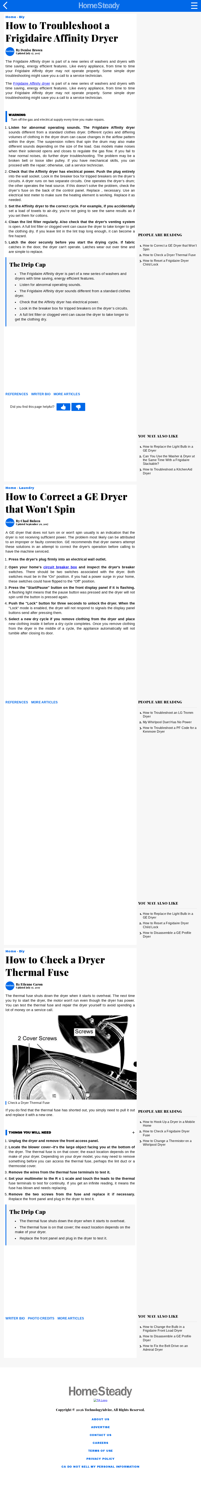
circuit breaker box (60, 567)
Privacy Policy (100, 1458)
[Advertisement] (40, 360)
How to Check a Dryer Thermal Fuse (169, 255)
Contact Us (100, 1435)
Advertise (100, 1427)
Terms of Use (100, 1450)
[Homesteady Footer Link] (100, 1392)
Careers (100, 1442)
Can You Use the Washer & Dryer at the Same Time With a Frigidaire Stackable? (169, 460)
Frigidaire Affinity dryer (31, 83)
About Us (100, 1419)
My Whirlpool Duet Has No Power (167, 722)
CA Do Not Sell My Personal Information (100, 1466)
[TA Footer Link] (100, 1400)
